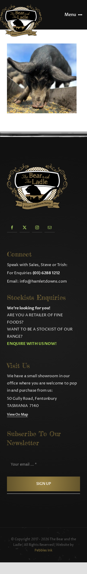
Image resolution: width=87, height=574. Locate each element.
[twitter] (24, 227)
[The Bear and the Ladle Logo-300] (21, 6)
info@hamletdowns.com (43, 281)
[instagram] (37, 227)
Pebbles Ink (43, 550)
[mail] (50, 227)
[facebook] (12, 227)
